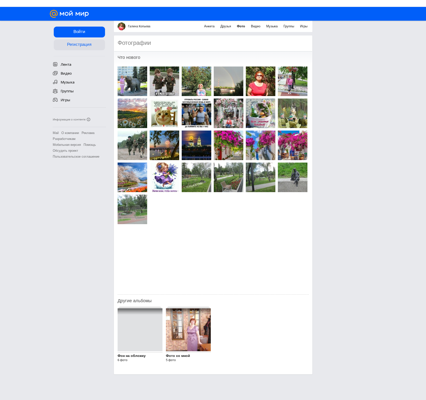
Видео (256, 26)
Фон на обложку (132, 356)
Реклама (88, 133)
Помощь (90, 145)
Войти (79, 31)
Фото (241, 26)
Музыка (272, 26)
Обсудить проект (65, 150)
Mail (56, 133)
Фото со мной (178, 356)
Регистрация (79, 44)
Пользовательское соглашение (76, 156)
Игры (303, 26)
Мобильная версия (67, 145)
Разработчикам (64, 139)
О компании (70, 133)
